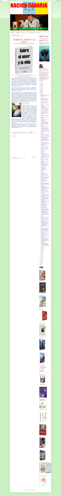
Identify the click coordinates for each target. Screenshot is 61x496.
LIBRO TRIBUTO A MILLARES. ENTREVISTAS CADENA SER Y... (45, 209)
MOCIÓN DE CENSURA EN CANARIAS (44, 179)
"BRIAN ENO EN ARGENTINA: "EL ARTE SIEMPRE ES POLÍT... (45, 229)
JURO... (41, 141)
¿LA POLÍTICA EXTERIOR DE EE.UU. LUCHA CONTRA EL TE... (45, 148)
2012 (40, 261)
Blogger (35, 490)
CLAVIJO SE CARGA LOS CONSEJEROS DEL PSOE (44, 122)
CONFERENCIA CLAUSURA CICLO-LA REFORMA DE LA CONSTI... (45, 187)
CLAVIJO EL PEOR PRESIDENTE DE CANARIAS (45, 199)
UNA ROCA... (42, 152)
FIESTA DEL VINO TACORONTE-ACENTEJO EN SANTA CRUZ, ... (45, 165)
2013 (40, 260)
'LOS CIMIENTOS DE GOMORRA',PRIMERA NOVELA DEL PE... (45, 107)
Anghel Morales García (43, 68)
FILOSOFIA (38, 32)
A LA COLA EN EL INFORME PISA (45, 194)
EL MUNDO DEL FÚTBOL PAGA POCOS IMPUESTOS (44, 211)
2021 (40, 88)
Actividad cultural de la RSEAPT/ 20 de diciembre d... (45, 156)
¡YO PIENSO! (42, 150)
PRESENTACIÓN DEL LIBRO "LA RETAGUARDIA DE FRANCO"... (45, 177)
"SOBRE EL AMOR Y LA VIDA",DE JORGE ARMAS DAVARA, (45, 113)
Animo (41, 227)
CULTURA (15, 133)
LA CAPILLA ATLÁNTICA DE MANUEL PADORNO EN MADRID (45, 143)
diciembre (42, 94)
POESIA (27, 32)
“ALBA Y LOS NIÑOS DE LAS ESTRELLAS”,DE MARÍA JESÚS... (45, 213)
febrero (42, 256)
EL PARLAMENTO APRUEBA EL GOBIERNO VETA (44, 240)
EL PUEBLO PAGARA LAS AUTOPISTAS (44, 168)
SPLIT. (41, 114)
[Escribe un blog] (29, 132)
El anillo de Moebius (42, 366)
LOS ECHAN (42, 132)
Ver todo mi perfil (41, 81)
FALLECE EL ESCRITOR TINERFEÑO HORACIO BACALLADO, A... (44, 205)
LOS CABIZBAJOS (43, 166)
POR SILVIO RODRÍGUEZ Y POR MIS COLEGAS (45, 235)
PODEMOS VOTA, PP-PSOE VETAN (45, 136)
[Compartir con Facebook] (31, 132)
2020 (40, 89)
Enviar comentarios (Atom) (18, 158)
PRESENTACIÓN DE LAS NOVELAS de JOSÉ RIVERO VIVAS (45, 140)
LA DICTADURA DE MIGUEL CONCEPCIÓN (44, 154)
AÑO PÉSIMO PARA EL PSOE (44, 98)
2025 (40, 84)
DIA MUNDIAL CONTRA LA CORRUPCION (44, 189)
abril (41, 254)
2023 (40, 86)
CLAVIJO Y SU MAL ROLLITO (44, 111)
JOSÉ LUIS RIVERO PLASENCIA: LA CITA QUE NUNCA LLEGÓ (45, 109)
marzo (41, 255)
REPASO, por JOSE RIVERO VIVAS (45, 135)
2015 (40, 258)
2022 (40, 87)
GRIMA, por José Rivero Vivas (44, 110)
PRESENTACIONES (32, 32)
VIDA (41, 97)
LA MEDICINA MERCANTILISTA (44, 127)
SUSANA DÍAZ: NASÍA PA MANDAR (45, 155)
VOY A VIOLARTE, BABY (44, 167)
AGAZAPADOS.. (42, 133)
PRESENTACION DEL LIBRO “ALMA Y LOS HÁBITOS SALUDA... (45, 129)
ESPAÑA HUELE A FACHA (44, 206)
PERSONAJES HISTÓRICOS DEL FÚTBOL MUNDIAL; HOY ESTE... (45, 245)
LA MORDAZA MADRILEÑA (44, 137)
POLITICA (23, 32)
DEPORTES (12, 32)
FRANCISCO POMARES (43, 367)
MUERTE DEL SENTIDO (44, 186)
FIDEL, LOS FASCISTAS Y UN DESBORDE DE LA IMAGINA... (45, 243)
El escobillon (41, 370)
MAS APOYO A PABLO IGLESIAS (44, 134)
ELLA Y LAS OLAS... (43, 193)
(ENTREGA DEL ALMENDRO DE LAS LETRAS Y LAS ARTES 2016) (45, 219)
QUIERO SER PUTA (43, 151)
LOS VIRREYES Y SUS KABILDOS (45, 130)
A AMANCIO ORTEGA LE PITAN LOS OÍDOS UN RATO (45, 196)
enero (41, 257)
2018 (40, 91)
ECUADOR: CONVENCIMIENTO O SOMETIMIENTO (45, 221)
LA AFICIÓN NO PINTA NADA (44, 149)
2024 (40, 85)
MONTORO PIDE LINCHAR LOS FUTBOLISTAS (44, 163)
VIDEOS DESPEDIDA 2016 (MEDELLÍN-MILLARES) (44, 180)
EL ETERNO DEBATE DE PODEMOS (44, 144)
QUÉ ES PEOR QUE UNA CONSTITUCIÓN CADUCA (44, 208)
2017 (40, 92)
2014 (40, 259)
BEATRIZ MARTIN (42, 371)
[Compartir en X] (30, 132)
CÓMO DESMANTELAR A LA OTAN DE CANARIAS (45, 201)
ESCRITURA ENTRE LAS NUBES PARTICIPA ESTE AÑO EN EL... (45, 239)
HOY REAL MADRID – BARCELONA (45, 228)
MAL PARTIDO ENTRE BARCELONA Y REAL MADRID (45, 224)
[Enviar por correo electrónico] (28, 132)
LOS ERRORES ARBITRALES (44, 138)
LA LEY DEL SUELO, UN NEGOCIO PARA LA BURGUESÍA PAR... (45, 197)
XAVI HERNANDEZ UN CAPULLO (45, 101)
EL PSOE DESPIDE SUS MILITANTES (44, 173)
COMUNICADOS (18, 32)
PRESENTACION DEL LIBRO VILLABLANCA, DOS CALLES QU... (45, 175)
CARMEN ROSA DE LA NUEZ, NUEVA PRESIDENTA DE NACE (45, 223)
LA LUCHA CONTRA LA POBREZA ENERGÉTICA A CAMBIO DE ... (45, 123)
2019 (40, 90)
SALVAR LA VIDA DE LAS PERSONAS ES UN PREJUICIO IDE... (45, 100)
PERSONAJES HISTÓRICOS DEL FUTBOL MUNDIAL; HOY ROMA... (45, 183)
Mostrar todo (48, 372)
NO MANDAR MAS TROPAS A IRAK (45, 131)
